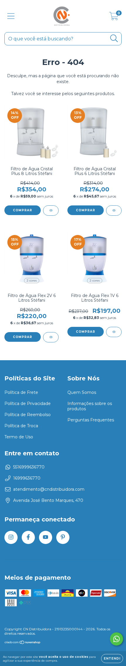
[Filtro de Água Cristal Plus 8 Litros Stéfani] (51, 210)
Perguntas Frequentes (90, 420)
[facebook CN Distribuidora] (28, 537)
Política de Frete (21, 392)
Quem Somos (81, 392)
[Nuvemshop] (22, 643)
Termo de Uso (18, 437)
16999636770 (26, 478)
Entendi (112, 658)
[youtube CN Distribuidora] (45, 537)
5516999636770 (29, 467)
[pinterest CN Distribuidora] (62, 537)
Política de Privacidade (27, 403)
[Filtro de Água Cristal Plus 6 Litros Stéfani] (114, 210)
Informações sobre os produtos (89, 406)
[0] (114, 17)
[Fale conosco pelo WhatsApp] (116, 639)
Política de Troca (21, 425)
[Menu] (11, 16)
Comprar (22, 337)
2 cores (32, 280)
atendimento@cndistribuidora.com (48, 489)
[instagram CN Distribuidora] (11, 537)
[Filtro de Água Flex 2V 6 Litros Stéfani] (51, 337)
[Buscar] (114, 38)
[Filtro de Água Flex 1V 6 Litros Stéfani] (114, 332)
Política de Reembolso (27, 414)
